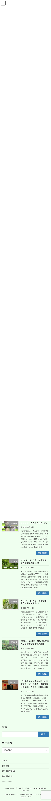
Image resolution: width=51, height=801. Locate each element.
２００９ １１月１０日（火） (34, 522)
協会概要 (5, 766)
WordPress (17, 794)
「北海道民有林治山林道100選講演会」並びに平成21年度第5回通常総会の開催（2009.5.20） (35, 684)
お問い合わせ (7, 781)
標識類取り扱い (8, 776)
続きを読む (42, 553)
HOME (4, 761)
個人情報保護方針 (9, 771)
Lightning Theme (30, 794)
